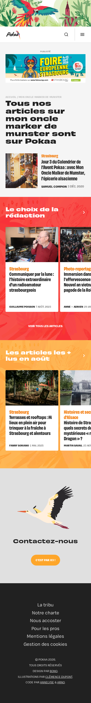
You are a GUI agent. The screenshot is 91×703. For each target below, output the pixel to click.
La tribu (45, 605)
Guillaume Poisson (22, 306)
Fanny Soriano (19, 445)
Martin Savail (73, 445)
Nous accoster (45, 620)
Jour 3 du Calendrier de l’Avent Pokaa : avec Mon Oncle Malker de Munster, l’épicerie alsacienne (63, 169)
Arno (61, 682)
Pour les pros (45, 628)
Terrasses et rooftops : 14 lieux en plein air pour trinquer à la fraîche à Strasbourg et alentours (30, 425)
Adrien (78, 306)
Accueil (11, 97)
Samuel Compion (54, 186)
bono (53, 671)
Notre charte (45, 612)
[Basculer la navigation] (82, 34)
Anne (67, 306)
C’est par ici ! (45, 560)
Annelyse (47, 682)
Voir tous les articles (45, 326)
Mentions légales (45, 636)
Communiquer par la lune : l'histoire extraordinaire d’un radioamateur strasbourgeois (31, 282)
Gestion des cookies (45, 644)
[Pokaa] (13, 34)
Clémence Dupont (58, 676)
